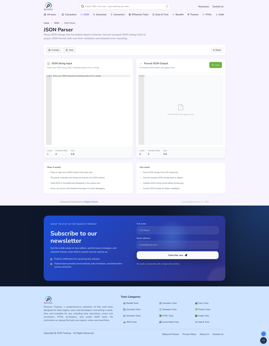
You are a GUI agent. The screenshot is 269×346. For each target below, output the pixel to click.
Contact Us (218, 6)
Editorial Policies (170, 334)
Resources (203, 6)
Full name (141, 223)
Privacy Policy (189, 334)
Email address (143, 238)
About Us (204, 334)
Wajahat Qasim (91, 201)
